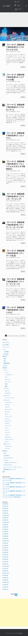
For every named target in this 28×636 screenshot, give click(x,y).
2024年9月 (5, 524)
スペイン (7, 418)
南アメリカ (7, 444)
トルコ (6, 430)
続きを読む (23, 66)
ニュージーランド (10, 398)
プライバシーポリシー (18, 9)
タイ (6, 377)
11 (20, 335)
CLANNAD (6, 455)
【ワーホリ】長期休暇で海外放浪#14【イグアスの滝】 (15, 77)
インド (6, 372)
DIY (5, 349)
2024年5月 (5, 531)
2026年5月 (5, 511)
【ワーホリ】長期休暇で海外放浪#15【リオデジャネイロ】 (15, 47)
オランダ (7, 412)
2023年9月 (5, 543)
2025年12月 (5, 515)
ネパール (7, 379)
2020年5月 (5, 578)
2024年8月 (5, 527)
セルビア (7, 423)
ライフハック (6, 347)
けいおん (6, 460)
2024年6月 (5, 529)
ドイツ (6, 428)
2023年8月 (5, 545)
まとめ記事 (5, 345)
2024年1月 (5, 538)
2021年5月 (5, 571)
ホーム (18, 1)
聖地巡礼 (4, 451)
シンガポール (8, 375)
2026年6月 (5, 508)
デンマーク (8, 425)
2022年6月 (5, 559)
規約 (3, 472)
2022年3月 (5, 561)
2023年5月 (5, 552)
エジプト (7, 391)
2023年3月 (5, 557)
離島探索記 (7, 363)
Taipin (18, 51)
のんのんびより (8, 465)
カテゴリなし (6, 342)
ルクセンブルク (9, 439)
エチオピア (8, 393)
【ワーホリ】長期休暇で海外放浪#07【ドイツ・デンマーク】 (15, 281)
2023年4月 (5, 554)
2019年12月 (5, 582)
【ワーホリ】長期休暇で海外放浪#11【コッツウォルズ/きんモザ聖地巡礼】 (15, 165)
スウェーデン (8, 416)
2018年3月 (5, 584)
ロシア (6, 442)
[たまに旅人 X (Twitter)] (16, 594)
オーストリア (8, 409)
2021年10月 (5, 566)
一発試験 (6, 351)
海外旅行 (4, 368)
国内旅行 (4, 356)
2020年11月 (5, 573)
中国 (6, 384)
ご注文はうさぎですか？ (10, 462)
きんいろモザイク (8, 458)
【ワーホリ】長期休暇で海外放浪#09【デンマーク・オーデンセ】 (15, 225)
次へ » (24, 335)
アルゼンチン (8, 446)
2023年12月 (5, 541)
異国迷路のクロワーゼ (10, 469)
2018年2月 (5, 587)
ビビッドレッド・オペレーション (13, 467)
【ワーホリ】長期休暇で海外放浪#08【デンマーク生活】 (15, 253)
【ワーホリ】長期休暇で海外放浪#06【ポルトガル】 (15, 310)
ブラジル (7, 448)
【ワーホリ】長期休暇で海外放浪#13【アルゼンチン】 (15, 107)
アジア (5, 370)
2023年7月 (5, 548)
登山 (5, 361)
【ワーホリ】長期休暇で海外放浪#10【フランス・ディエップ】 (15, 196)
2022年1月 (5, 564)
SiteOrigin (20, 633)
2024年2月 (5, 536)
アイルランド (8, 402)
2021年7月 (5, 568)
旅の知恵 (6, 354)
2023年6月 (5, 550)
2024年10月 (5, 522)
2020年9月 (5, 575)
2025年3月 (5, 520)
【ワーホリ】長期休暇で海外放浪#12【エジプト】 (15, 135)
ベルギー (7, 435)
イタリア (7, 407)
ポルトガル (8, 437)
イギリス (7, 405)
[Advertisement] (14, 19)
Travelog (18, 5)
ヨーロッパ (7, 400)
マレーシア (8, 382)
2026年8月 (5, 504)
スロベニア (8, 421)
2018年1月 (5, 589)
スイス (6, 414)
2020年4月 (5, 580)
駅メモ (5, 365)
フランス (7, 432)
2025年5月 (5, 518)
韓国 (6, 386)
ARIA (5, 453)
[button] (26, 6)
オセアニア (7, 395)
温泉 (5, 358)
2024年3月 (5, 534)
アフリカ (6, 388)
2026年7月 (5, 506)
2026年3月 (5, 513)
